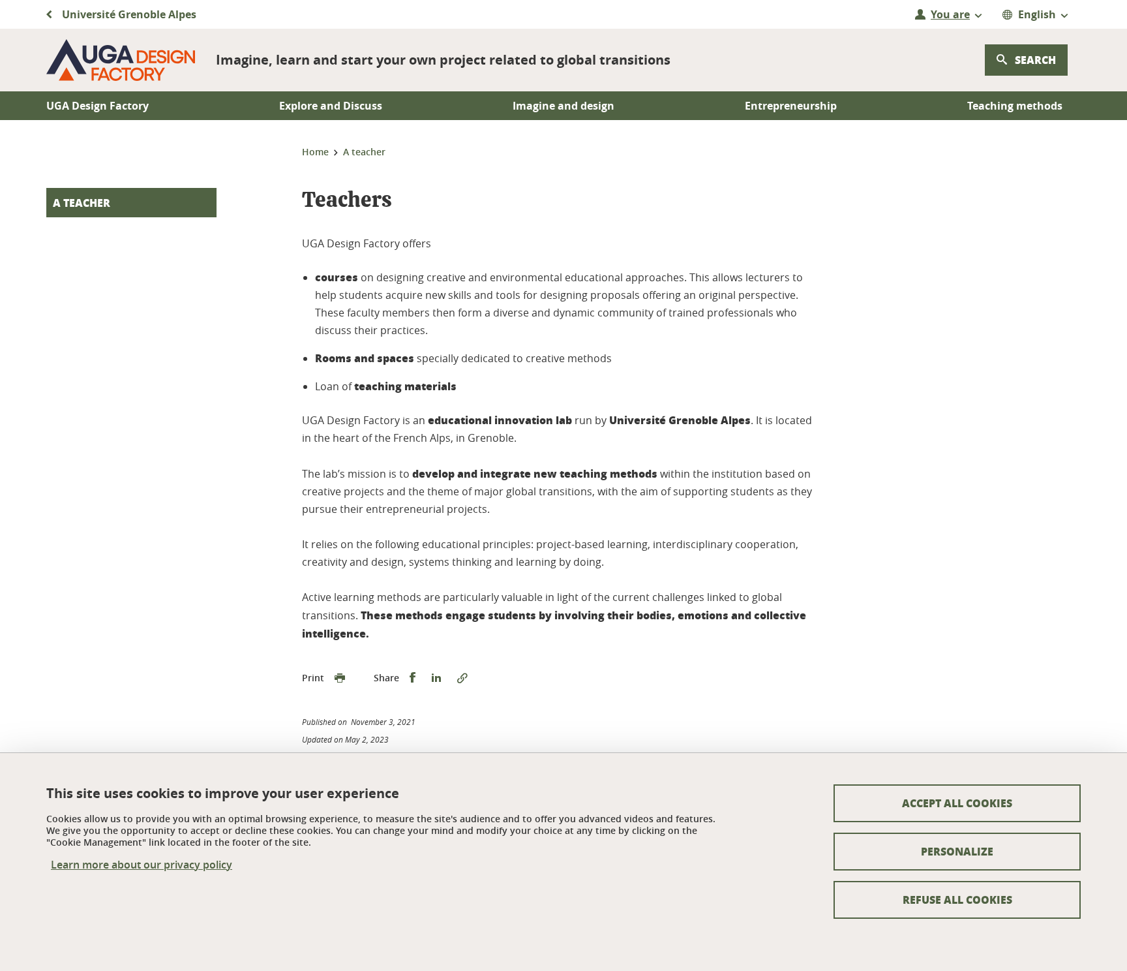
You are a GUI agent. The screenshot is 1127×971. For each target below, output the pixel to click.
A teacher (81, 202)
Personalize (957, 851)
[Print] (340, 678)
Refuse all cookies (957, 899)
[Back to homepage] (120, 60)
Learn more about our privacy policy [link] (141, 865)
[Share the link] (462, 678)
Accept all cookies (957, 802)
